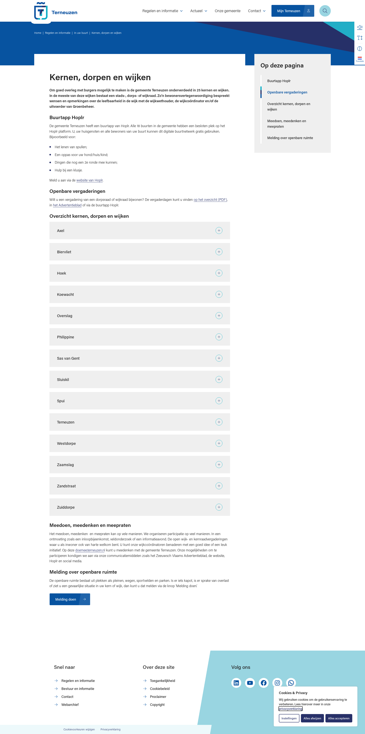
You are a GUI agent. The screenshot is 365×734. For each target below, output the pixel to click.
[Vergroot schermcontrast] (359, 48)
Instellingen (289, 718)
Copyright (157, 704)
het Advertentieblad (67, 205)
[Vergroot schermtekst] (359, 37)
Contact (67, 696)
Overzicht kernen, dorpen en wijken (288, 106)
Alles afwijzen (312, 718)
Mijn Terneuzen (288, 11)
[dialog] (315, 706)
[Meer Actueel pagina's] (206, 11)
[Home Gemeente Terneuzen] (55, 11)
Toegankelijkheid (162, 680)
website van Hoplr (89, 180)
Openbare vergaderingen (287, 92)
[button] (359, 27)
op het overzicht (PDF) (210, 199)
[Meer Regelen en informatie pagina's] (181, 11)
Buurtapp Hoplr (278, 80)
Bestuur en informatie (77, 688)
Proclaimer (158, 696)
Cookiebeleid (160, 688)
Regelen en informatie (78, 680)
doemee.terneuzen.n (89, 550)
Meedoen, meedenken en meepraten (286, 124)
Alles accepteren (339, 718)
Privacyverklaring (111, 729)
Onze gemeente (227, 10)
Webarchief (70, 704)
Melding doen (65, 599)
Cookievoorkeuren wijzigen (79, 729)
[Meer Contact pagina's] (264, 11)
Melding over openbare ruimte (290, 137)
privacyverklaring (290, 709)
